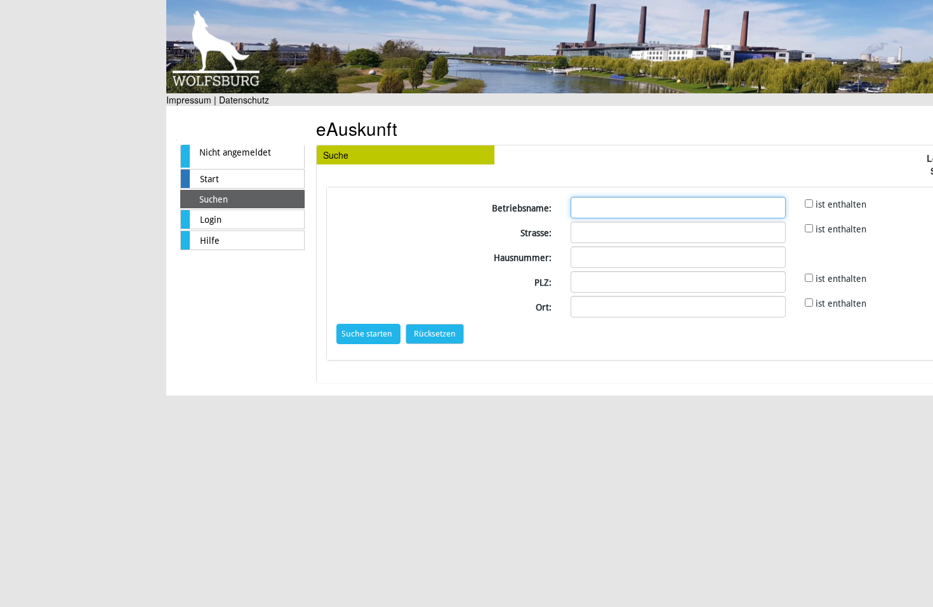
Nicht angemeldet (235, 152)
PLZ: (543, 282)
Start (209, 179)
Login (211, 220)
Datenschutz (244, 99)
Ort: (544, 307)
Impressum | (191, 99)
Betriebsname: (522, 208)
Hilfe (210, 241)
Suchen (213, 199)
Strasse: (536, 233)
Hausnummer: (523, 258)
